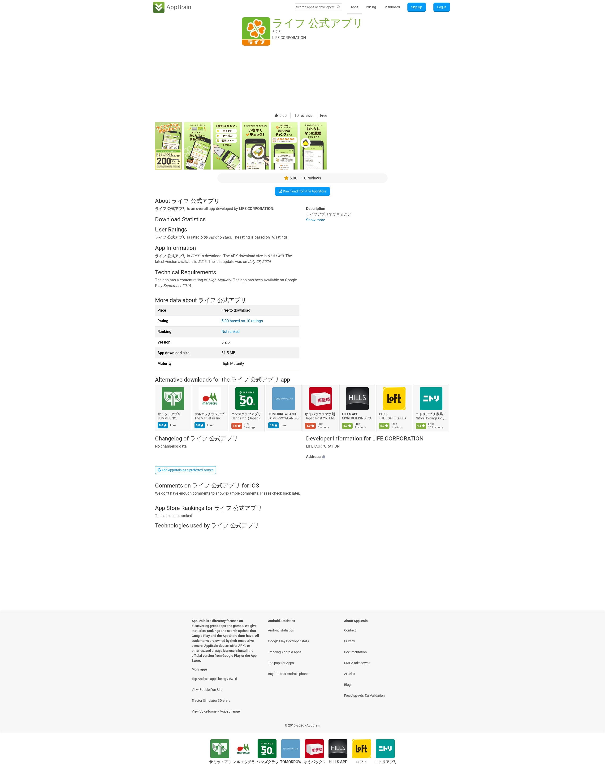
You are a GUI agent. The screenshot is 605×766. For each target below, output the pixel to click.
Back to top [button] (593, 723)
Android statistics (281, 630)
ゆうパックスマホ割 (320, 414)
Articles (349, 674)
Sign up (416, 7)
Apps (354, 7)
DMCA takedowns (357, 663)
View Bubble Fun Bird (207, 690)
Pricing (371, 7)
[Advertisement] (297, 80)
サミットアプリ (169, 414)
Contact (350, 630)
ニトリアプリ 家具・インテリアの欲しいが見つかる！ (431, 414)
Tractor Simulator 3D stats (211, 700)
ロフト (384, 414)
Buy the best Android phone (288, 674)
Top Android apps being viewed (214, 679)
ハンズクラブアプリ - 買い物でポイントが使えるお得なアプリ (246, 414)
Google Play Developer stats (288, 641)
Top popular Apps (281, 663)
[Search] (338, 7)
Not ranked (230, 331)
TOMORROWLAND (282, 414)
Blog (347, 685)
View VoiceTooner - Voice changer (216, 711)
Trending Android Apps (284, 652)
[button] (378, 457)
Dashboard (392, 7)
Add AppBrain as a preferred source (187, 470)
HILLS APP (350, 414)
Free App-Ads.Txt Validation (364, 695)
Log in (441, 7)
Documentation (355, 652)
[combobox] (315, 7)
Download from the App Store (304, 191)
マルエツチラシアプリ (209, 414)
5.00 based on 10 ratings (242, 321)
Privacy (349, 641)
